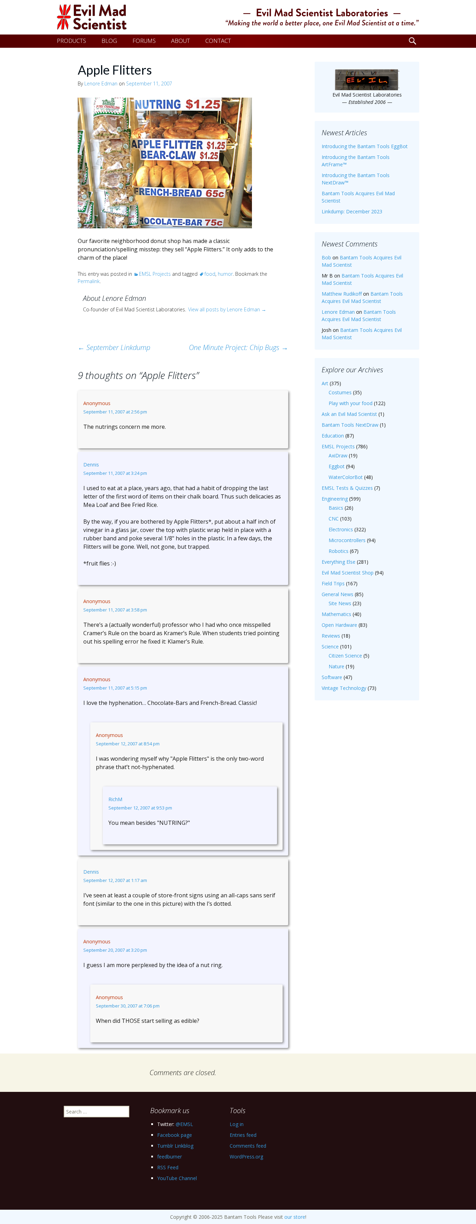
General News (337, 594)
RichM (115, 799)
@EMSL (184, 1124)
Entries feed (243, 1135)
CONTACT (218, 41)
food (210, 274)
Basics (336, 507)
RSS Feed (167, 1167)
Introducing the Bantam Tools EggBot (365, 146)
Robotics (338, 551)
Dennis (91, 464)
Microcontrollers (347, 540)
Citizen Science (345, 655)
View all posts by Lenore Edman (227, 309)
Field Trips (333, 583)
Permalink (89, 281)
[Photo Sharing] (165, 162)
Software (332, 677)
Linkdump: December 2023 (352, 211)
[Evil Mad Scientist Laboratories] (238, 17)
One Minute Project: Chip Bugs (238, 347)
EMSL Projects (155, 274)
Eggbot (337, 466)
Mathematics (336, 614)
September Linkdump (114, 347)
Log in (237, 1124)
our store (294, 1217)
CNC (334, 518)
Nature (336, 666)
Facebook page (174, 1135)
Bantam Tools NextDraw (350, 424)
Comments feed (248, 1145)
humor (225, 274)
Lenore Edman (100, 83)
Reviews (331, 635)
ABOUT (180, 41)
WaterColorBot (346, 477)
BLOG (109, 41)
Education (333, 435)
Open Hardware (339, 625)
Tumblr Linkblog (175, 1145)
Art (325, 383)
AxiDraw (338, 455)
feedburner (169, 1156)
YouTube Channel (177, 1178)
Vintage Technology (344, 688)
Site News (340, 603)
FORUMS (144, 41)
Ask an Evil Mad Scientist (349, 414)
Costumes (340, 392)
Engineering (335, 498)
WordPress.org (246, 1156)
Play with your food (351, 403)
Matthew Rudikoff (342, 293)
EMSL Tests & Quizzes (347, 488)
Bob (326, 257)
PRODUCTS (71, 41)
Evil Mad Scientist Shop (348, 572)
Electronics (341, 529)
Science (330, 646)
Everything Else (338, 561)
